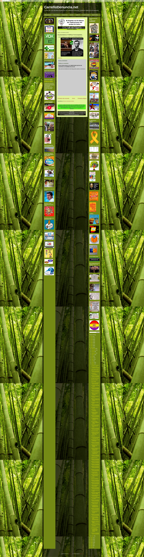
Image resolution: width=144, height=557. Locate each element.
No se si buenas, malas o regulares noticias (95, 422)
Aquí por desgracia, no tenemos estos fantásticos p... (95, 449)
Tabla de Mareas (56, 14)
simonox (70, 553)
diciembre (93, 348)
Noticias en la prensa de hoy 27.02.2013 (95, 376)
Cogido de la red (94, 457)
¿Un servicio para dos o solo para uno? (95, 438)
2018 (91, 339)
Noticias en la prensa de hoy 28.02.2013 (95, 371)
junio (92, 357)
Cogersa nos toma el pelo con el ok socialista (95, 393)
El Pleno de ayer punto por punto (95, 525)
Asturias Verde (65, 14)
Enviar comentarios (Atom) (68, 101)
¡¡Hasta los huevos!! (95, 527)
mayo (93, 359)
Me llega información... (95, 378)
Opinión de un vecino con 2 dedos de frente (95, 425)
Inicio (73, 98)
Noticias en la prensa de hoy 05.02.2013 (95, 488)
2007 (91, 545)
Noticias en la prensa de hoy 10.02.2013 (95, 464)
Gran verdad (93, 381)
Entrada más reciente (63, 98)
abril (92, 360)
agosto (93, 354)
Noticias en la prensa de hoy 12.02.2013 (95, 459)
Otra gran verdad (94, 379)
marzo (93, 362)
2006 (91, 547)
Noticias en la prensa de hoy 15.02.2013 (95, 429)
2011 (91, 539)
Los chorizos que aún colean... (95, 490)
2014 (91, 345)
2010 (91, 540)
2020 (91, 336)
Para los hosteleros (94, 478)
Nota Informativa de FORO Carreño (94, 475)
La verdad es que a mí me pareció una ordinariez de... (95, 452)
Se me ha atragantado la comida (95, 498)
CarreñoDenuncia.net (61, 7)
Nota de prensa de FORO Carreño (94, 503)
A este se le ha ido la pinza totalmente (95, 383)
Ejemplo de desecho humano (95, 397)
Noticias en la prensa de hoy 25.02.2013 (95, 391)
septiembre (94, 353)
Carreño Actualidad (86, 14)
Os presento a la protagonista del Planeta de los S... (95, 506)
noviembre (93, 350)
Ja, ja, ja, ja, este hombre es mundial (95, 367)
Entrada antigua (82, 98)
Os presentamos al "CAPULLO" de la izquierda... (94, 419)
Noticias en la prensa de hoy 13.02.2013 (95, 455)
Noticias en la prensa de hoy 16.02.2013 (95, 416)
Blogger (81, 553)
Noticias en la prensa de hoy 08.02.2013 (95, 470)
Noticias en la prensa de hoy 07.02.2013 (95, 481)
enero (93, 535)
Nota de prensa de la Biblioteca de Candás (95, 445)
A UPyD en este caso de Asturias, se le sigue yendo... (95, 433)
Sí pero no (93, 435)
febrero (93, 363)
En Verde (71, 14)
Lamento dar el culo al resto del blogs (95, 495)
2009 (91, 542)
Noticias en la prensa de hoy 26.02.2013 (95, 388)
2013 (91, 347)
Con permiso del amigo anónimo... (94, 472)
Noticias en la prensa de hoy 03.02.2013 (95, 509)
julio (92, 356)
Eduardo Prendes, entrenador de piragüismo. (94, 413)
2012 (91, 537)
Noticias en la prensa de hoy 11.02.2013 (95, 462)
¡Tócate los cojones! (95, 365)
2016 (91, 342)
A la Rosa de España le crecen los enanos (95, 511)
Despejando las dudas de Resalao (95, 440)
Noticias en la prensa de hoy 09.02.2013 (95, 467)
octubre (93, 351)
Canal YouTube (95, 14)
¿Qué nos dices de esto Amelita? (94, 486)
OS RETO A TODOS (48, 81)
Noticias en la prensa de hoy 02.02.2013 (95, 515)
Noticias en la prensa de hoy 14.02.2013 (95, 443)
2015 (91, 344)
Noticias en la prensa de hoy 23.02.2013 (95, 405)
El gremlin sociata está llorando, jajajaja (95, 493)
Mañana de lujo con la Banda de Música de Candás (95, 399)
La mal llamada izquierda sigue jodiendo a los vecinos (94, 530)
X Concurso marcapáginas (94, 374)
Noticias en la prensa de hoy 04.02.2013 (95, 500)
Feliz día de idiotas (94, 430)
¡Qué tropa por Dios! (95, 369)
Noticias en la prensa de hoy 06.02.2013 (95, 483)
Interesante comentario (93, 410)
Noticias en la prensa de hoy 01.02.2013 (95, 533)
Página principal (48, 14)
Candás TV (78, 14)
